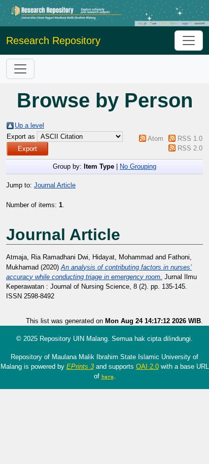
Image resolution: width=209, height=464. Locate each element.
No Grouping (138, 166)
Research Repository (53, 40)
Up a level (29, 125)
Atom (155, 138)
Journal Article (55, 185)
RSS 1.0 (190, 138)
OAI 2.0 (147, 366)
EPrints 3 (80, 366)
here (107, 376)
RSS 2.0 (190, 148)
